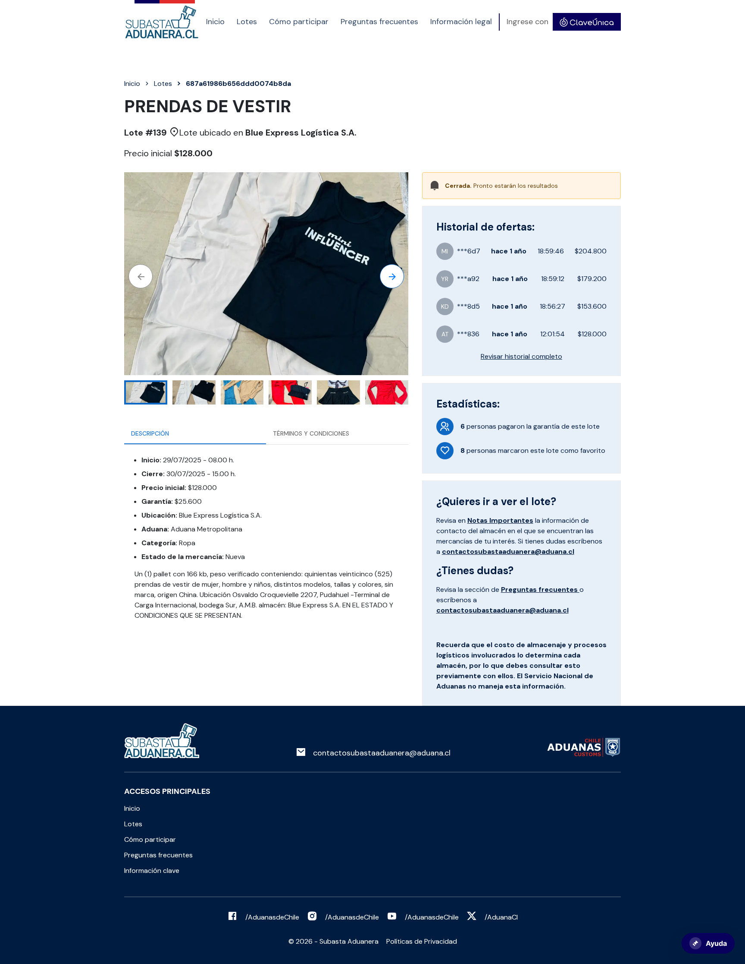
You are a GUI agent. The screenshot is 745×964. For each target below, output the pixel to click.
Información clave (151, 870)
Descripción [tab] (150, 433)
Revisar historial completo (521, 356)
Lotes (247, 21)
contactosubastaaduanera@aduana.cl (508, 551)
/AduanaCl (501, 917)
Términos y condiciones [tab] (311, 433)
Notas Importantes (500, 520)
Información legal (461, 21)
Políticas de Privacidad (421, 941)
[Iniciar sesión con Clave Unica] (587, 22)
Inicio (215, 21)
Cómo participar (299, 21)
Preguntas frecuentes (379, 21)
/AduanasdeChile (272, 917)
